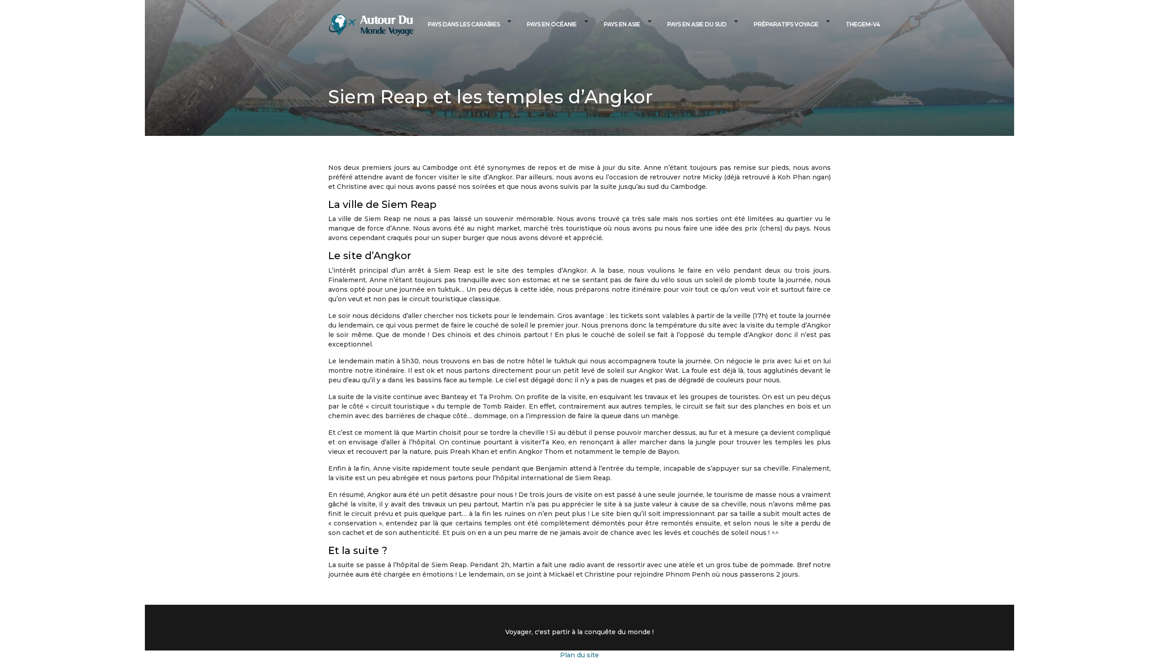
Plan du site (579, 655)
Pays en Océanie (552, 24)
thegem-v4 (863, 24)
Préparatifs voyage (786, 24)
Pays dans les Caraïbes (464, 24)
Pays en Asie (622, 24)
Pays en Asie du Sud (697, 24)
